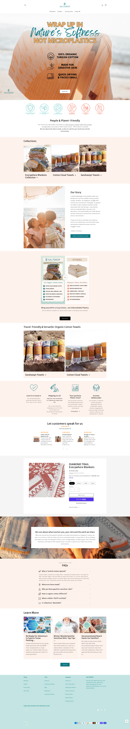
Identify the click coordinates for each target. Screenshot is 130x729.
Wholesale (47, 691)
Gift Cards (26, 691)
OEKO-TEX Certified (86, 125)
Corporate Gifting (49, 694)
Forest (79, 483)
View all (65, 664)
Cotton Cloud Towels (63, 175)
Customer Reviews (49, 684)
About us (46, 680)
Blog (45, 687)
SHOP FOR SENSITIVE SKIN (80, 236)
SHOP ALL (65, 91)
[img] (65, 426)
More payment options (81, 503)
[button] (25, 5)
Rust (72, 483)
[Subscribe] (49, 710)
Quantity (71, 486)
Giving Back (74, 411)
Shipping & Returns (70, 687)
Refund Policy (69, 697)
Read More (65, 318)
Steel (85, 483)
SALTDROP (104, 725)
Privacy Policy (69, 694)
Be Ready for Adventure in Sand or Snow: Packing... (36, 638)
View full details (73, 507)
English (27, 724)
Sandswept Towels (90, 175)
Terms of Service (69, 691)
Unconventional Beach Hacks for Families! (92, 637)
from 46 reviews (64, 428)
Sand (92, 483)
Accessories (27, 687)
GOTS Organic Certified (72, 125)
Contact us (68, 680)
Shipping (71, 473)
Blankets (26, 680)
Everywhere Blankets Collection (36, 176)
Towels (25, 684)
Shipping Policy (69, 701)
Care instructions (70, 684)
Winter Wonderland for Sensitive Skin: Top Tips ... (64, 638)
